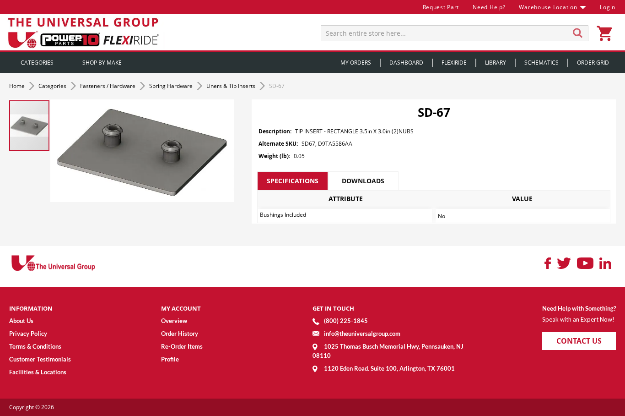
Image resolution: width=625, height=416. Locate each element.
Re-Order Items (182, 346)
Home (17, 86)
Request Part (441, 7)
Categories (53, 86)
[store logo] (85, 32)
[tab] (292, 181)
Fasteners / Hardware (108, 86)
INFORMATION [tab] (31, 308)
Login (607, 7)
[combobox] (454, 33)
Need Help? (489, 7)
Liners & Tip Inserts (231, 86)
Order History (179, 333)
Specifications (292, 180)
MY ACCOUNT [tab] (181, 308)
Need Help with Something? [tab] (579, 308)
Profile (170, 359)
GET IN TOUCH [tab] (333, 308)
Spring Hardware (171, 86)
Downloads (363, 180)
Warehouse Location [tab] (548, 7)
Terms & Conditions (35, 346)
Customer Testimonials (40, 359)
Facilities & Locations (37, 372)
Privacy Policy (28, 333)
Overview (174, 320)
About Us (21, 320)
